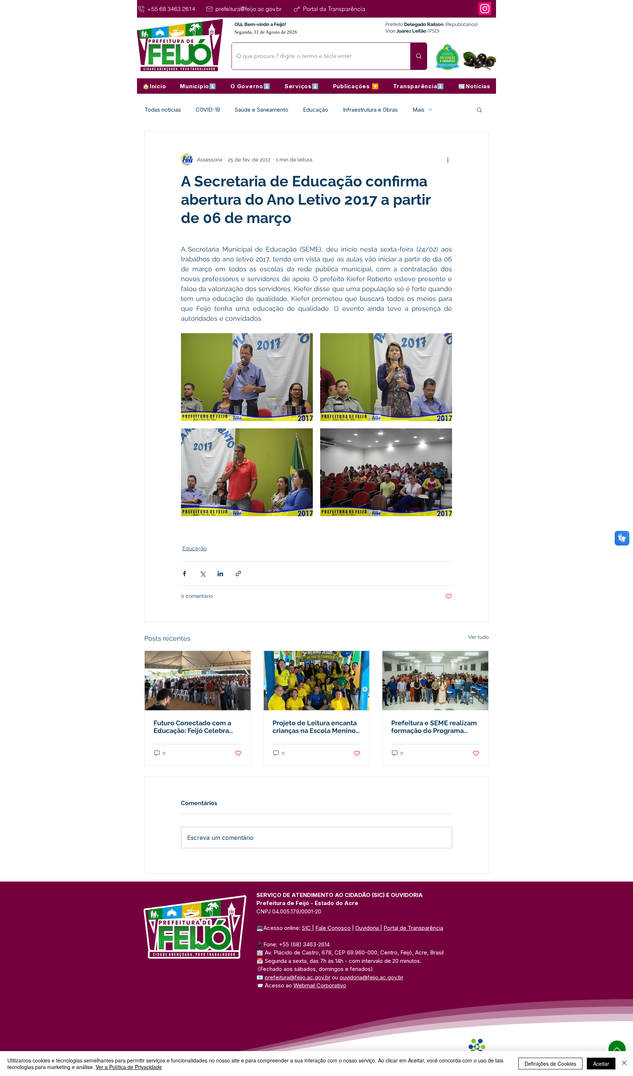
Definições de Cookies (550, 1063)
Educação (315, 109)
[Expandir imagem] (247, 377)
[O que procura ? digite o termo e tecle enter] (418, 56)
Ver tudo (478, 637)
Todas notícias (162, 109)
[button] (198, 86)
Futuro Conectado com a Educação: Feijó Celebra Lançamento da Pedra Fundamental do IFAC (192, 726)
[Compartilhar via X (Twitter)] (202, 573)
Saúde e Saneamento (261, 109)
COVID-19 (208, 109)
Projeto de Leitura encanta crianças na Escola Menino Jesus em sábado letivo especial (315, 726)
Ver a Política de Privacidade (129, 1067)
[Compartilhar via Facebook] (184, 573)
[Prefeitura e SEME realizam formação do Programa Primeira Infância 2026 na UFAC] (435, 680)
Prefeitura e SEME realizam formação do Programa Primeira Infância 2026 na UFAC (434, 726)
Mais (418, 109)
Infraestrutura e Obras (370, 109)
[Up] (617, 1049)
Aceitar (601, 1063)
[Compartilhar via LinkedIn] (220, 573)
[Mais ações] (447, 159)
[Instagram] (484, 8)
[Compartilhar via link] (238, 573)
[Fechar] (624, 1063)
